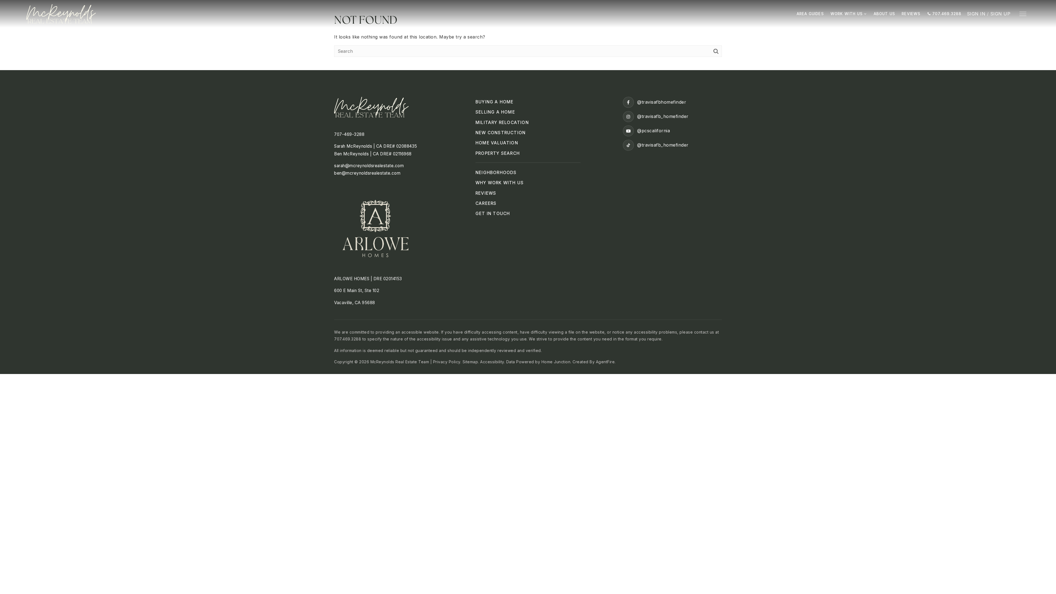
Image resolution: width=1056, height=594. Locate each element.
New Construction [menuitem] (500, 132)
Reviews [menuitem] (911, 14)
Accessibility (492, 361)
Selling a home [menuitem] (495, 112)
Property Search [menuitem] (497, 153)
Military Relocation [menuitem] (502, 122)
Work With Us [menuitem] (847, 14)
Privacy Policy (446, 361)
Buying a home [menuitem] (494, 102)
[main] (528, 35)
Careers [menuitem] (485, 203)
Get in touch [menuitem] (492, 213)
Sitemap (470, 361)
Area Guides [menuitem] (810, 14)
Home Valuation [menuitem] (496, 142)
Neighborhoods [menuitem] (496, 172)
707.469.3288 (946, 14)
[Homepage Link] (61, 13)
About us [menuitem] (884, 14)
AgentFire (605, 361)
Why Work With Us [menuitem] (499, 182)
